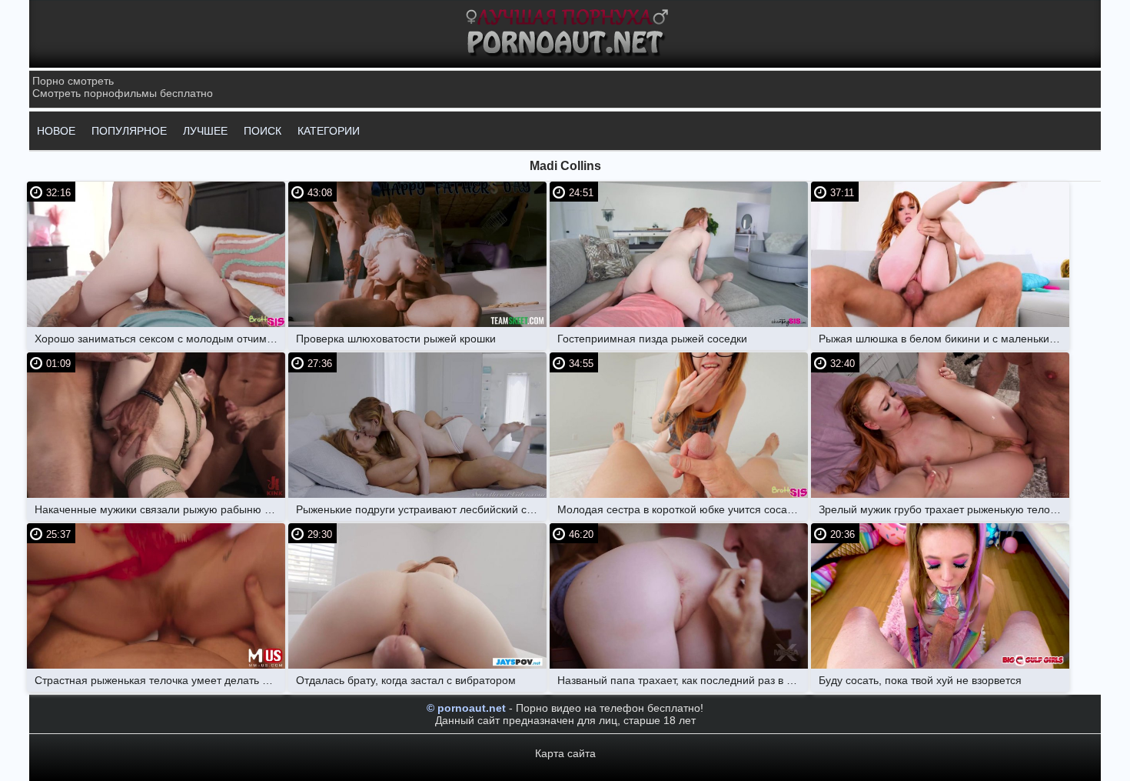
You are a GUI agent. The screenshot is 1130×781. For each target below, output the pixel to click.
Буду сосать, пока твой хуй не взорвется (920, 680)
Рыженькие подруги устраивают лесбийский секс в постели (421, 509)
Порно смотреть (73, 81)
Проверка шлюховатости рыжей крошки (396, 338)
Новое (56, 131)
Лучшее (205, 131)
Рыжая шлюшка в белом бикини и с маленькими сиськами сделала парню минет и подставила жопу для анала (944, 338)
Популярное (129, 131)
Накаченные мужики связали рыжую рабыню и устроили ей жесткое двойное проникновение (160, 509)
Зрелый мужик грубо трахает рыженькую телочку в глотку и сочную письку (944, 509)
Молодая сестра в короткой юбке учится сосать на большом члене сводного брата (682, 509)
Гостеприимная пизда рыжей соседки (652, 338)
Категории (328, 131)
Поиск (262, 131)
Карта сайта (565, 753)
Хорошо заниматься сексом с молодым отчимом (158, 338)
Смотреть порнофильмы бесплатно (122, 93)
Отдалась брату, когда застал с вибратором (406, 680)
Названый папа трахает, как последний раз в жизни (682, 680)
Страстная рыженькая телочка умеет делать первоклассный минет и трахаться (160, 680)
